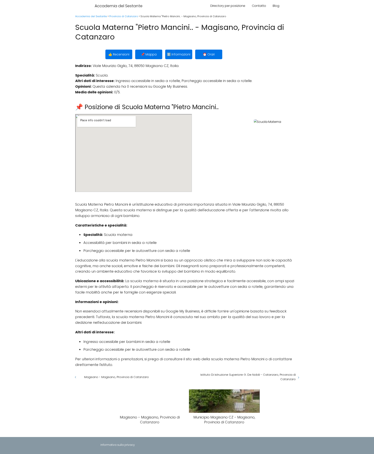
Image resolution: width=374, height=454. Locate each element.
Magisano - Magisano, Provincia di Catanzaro (116, 377)
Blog (276, 6)
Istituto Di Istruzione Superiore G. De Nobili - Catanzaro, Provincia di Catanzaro (248, 377)
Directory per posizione (227, 6)
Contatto (259, 6)
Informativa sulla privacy (118, 445)
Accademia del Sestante (118, 6)
